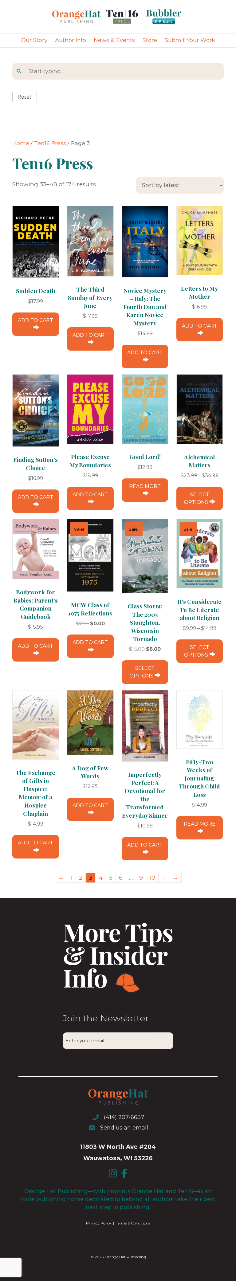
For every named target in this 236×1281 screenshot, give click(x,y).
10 (152, 877)
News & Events (114, 40)
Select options (196, 498)
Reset (25, 97)
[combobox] (122, 71)
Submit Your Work (190, 40)
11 (164, 877)
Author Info (70, 40)
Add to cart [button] (35, 320)
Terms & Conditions (133, 1223)
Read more (145, 486)
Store (150, 40)
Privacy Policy (98, 1223)
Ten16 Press (50, 143)
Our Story (34, 40)
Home (20, 143)
